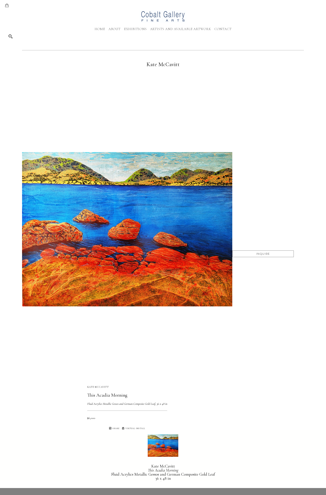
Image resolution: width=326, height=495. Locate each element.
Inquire (263, 253)
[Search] (10, 36)
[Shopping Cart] (7, 5)
